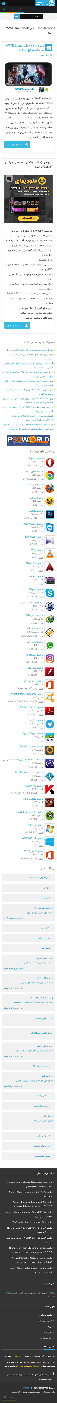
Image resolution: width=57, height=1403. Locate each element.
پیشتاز (9, 1374)
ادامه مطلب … (14, 144)
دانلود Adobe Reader (31, 707)
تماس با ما (48, 1332)
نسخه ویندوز (14, 325)
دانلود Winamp (35, 628)
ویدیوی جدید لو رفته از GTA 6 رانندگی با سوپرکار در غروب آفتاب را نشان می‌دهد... (27, 409)
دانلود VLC (37, 550)
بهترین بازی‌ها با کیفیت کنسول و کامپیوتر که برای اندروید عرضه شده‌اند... (28, 391)
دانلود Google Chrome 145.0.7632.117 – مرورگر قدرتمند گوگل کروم (29, 1214)
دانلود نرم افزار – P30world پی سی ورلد (45, 3)
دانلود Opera (36, 458)
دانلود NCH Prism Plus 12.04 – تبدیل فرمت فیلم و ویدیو (29, 1240)
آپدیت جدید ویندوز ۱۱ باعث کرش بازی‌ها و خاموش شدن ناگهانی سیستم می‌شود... (28, 365)
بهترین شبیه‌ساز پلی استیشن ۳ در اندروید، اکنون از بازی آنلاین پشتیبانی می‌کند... (28, 382)
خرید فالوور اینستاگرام (42, 1032)
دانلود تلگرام (36, 720)
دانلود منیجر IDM (34, 615)
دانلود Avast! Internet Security (26, 694)
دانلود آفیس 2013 (33, 851)
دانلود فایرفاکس (35, 484)
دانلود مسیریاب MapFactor (29, 772)
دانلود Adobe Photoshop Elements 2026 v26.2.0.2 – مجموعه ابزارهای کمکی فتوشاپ (32, 1204)
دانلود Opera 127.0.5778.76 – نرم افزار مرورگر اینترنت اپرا (30, 1194)
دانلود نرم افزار (45, 1315)
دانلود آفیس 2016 (33, 681)
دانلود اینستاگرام (34, 654)
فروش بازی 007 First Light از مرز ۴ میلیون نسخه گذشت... (31, 356)
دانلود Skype (36, 589)
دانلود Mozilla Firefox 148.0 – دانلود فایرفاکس (30, 1222)
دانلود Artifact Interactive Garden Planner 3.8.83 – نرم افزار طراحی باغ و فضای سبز (32, 1260)
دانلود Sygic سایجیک (32, 733)
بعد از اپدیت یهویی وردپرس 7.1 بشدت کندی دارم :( (30, 350)
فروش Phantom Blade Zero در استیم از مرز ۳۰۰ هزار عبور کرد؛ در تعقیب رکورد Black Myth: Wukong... (28, 426)
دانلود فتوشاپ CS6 (33, 798)
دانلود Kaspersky (33, 785)
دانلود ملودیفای (35, 497)
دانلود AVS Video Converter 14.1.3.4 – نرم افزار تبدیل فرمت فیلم (29, 1230)
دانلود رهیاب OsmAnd (31, 746)
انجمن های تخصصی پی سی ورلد (28, 1366)
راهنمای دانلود (46, 1338)
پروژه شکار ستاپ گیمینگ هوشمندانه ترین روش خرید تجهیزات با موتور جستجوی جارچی (29, 1183)
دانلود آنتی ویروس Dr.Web (29, 812)
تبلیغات (49, 1326)
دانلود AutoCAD (34, 563)
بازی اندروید (44, 55)
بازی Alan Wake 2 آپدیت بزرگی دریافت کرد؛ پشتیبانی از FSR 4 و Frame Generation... (28, 400)
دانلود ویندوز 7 (35, 825)
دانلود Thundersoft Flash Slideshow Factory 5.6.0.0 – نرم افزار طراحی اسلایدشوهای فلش (30, 1250)
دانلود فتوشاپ (36, 510)
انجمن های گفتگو (45, 1320)
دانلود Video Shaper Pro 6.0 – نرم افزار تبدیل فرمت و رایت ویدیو (30, 1270)
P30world (25, 1388)
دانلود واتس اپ (35, 641)
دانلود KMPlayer (34, 537)
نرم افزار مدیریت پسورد (31, 602)
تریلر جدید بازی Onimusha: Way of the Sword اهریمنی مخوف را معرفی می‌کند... (27, 374)
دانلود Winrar (36, 576)
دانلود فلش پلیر (35, 667)
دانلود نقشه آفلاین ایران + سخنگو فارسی (23, 759)
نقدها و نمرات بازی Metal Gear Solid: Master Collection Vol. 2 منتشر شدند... (32, 418)
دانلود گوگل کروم (34, 471)
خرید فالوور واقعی (44, 1018)
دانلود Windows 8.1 (32, 838)
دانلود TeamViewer (32, 523)
